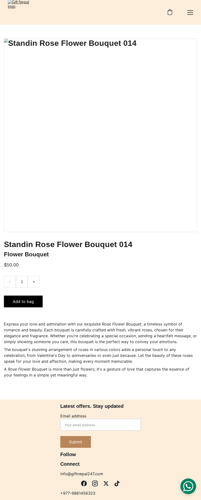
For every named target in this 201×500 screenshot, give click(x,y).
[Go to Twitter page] (106, 483)
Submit (75, 441)
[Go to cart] (170, 12)
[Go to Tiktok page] (117, 483)
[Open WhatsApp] (188, 486)
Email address (73, 415)
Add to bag (23, 301)
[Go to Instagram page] (95, 483)
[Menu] (190, 12)
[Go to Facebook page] (84, 483)
